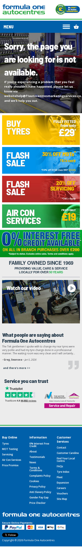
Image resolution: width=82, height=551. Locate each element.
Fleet (60, 477)
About (33, 451)
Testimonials (37, 457)
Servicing (7, 454)
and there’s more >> (16, 368)
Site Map (62, 499)
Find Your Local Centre (66, 460)
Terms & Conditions (35, 469)
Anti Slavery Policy (40, 492)
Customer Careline (68, 453)
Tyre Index (63, 472)
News (32, 462)
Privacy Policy (37, 486)
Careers (61, 488)
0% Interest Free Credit (39, 445)
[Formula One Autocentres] (23, 9)
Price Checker (37, 503)
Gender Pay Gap (39, 497)
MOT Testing (10, 449)
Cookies (34, 481)
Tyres (5, 443)
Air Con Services (11, 460)
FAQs (60, 466)
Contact (61, 447)
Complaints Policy (39, 476)
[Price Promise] (68, 9)
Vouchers (62, 493)
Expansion (63, 482)
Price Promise (10, 465)
